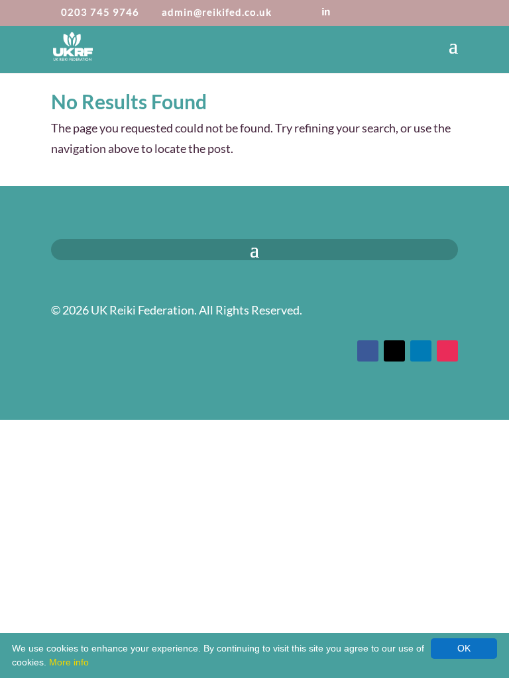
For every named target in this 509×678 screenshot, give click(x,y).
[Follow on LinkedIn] (420, 351)
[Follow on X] (394, 351)
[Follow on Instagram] (447, 351)
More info (69, 662)
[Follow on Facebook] (367, 351)
